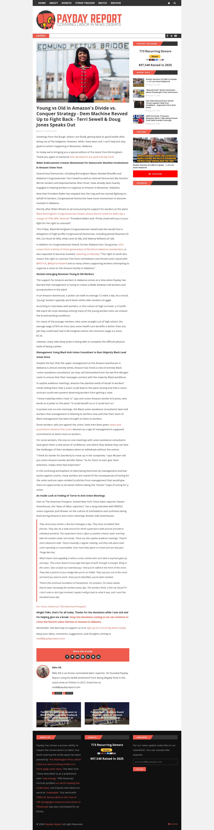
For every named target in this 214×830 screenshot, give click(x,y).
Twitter (69, 693)
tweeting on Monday (87, 254)
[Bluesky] (171, 36)
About (53, 3)
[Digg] (77, 656)
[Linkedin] (88, 656)
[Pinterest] (93, 656)
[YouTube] (176, 36)
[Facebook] (167, 36)
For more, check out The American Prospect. (61, 606)
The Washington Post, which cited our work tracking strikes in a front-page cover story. (58, 764)
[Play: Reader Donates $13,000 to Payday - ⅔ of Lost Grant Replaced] (155, 150)
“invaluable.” (52, 792)
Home (42, 3)
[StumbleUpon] (98, 656)
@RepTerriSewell (57, 263)
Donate (67, 3)
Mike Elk (41, 131)
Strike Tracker (85, 3)
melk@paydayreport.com (50, 638)
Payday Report (53, 824)
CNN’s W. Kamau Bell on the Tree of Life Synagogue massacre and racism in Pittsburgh (58, 802)
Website (58, 693)
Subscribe (156, 174)
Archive (116, 3)
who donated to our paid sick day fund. (92, 156)
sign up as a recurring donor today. (107, 627)
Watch (102, 3)
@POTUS (41, 263)
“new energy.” (49, 778)
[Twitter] (72, 656)
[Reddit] (83, 656)
